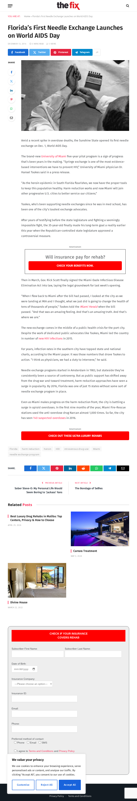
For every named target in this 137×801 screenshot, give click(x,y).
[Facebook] (11, 72)
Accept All (70, 784)
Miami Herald (89, 306)
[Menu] (10, 6)
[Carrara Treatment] (100, 529)
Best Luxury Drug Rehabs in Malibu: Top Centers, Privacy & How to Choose (36, 518)
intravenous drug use (76, 448)
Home (27, 16)
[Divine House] (37, 580)
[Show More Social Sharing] (97, 52)
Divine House (18, 602)
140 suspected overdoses (49, 418)
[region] (46, 774)
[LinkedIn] (11, 90)
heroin (47, 448)
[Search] (127, 6)
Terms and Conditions (41, 751)
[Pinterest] (11, 99)
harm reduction (30, 448)
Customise (23, 784)
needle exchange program (24, 454)
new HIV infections (50, 338)
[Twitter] (11, 81)
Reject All (46, 784)
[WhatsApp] (11, 108)
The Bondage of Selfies (89, 488)
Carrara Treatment (85, 551)
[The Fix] (68, 6)
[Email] (11, 117)
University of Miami (53, 156)
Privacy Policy (67, 751)
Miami (96, 448)
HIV (58, 448)
